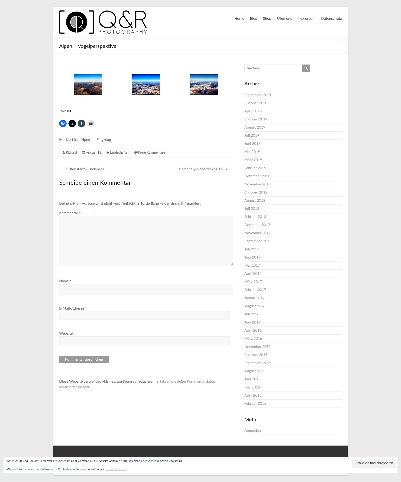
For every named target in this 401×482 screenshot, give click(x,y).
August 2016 (254, 306)
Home (239, 18)
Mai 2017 (252, 265)
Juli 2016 (251, 314)
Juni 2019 (252, 144)
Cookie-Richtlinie (116, 469)
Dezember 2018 (257, 176)
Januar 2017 (254, 298)
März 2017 (253, 282)
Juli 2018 (251, 208)
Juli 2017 (251, 249)
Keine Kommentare (151, 152)
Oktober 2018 (255, 192)
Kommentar (70, 213)
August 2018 (254, 200)
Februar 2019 (255, 168)
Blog (253, 18)
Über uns (284, 18)
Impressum (306, 18)
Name (65, 281)
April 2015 (253, 395)
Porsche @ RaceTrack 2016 (203, 169)
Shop (267, 18)
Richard (71, 152)
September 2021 (257, 95)
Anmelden (252, 431)
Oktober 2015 (255, 355)
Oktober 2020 (255, 103)
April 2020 (253, 111)
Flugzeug (104, 140)
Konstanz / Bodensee (84, 169)
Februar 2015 (255, 403)
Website (66, 333)
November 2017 (257, 233)
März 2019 (253, 160)
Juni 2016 (252, 322)
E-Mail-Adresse (73, 308)
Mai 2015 (252, 387)
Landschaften (119, 152)
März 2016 (253, 338)
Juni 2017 (252, 257)
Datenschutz (331, 18)
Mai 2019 (252, 152)
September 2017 (257, 241)
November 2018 (257, 184)
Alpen (85, 140)
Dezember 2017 (257, 225)
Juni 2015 (252, 379)
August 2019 (254, 127)
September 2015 (257, 363)
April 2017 (253, 273)
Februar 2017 (255, 290)
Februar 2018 (255, 217)
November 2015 (257, 347)
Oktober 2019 (255, 119)
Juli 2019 (251, 135)
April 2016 (253, 330)
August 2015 (254, 371)
